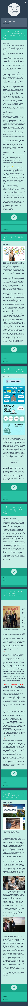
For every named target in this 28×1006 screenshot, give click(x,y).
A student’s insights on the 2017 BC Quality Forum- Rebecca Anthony (14, 795)
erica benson (5, 226)
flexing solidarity (13, 721)
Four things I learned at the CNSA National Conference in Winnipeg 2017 (13, 594)
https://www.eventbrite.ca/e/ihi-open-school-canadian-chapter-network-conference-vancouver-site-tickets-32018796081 (13, 478)
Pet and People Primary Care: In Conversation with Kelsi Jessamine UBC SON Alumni (14, 34)
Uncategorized (5, 229)
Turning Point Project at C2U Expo (13, 238)
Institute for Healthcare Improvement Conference (14, 370)
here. (7, 975)
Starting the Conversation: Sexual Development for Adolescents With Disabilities (14, 510)
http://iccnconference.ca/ (13, 475)
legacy (20, 716)
